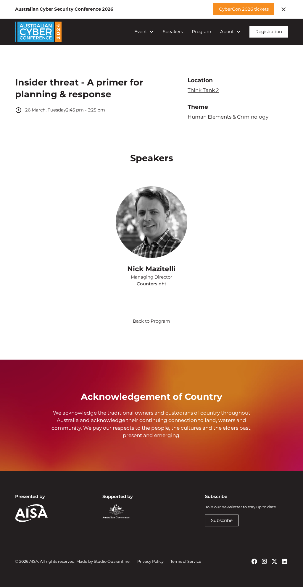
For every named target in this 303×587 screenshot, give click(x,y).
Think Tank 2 (203, 90)
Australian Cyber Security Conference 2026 (64, 9)
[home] (38, 32)
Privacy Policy (150, 561)
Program (201, 31)
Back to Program (151, 321)
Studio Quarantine (112, 561)
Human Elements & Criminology (228, 117)
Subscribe (222, 520)
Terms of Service (185, 561)
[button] (144, 32)
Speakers (173, 31)
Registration (268, 31)
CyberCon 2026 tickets (244, 9)
